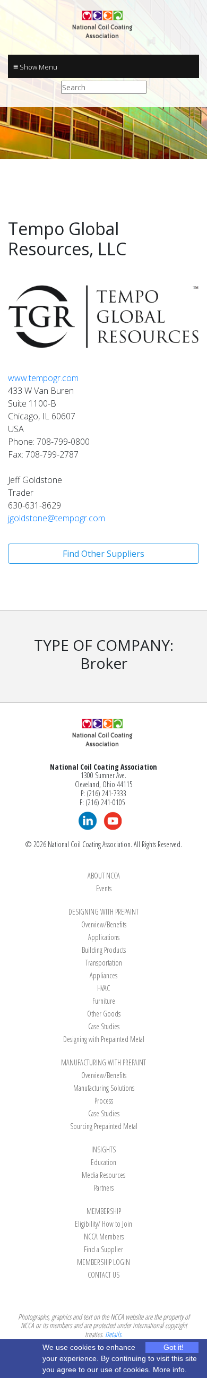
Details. (114, 1334)
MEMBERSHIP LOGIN (103, 1262)
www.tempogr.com (43, 378)
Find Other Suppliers (103, 553)
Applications (103, 937)
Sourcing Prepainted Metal (103, 1126)
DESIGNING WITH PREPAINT (103, 912)
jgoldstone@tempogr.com (56, 518)
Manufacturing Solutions (103, 1088)
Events (103, 888)
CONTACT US (103, 1275)
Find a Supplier (103, 1249)
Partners (104, 1188)
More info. (170, 1369)
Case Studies (103, 1026)
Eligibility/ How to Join (103, 1224)
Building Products (104, 950)
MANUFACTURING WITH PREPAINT (103, 1062)
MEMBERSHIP (104, 1211)
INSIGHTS (103, 1149)
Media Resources (103, 1175)
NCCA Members (104, 1236)
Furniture (103, 1001)
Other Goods (103, 1014)
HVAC (103, 988)
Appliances (103, 975)
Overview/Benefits (103, 924)
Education (103, 1162)
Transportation (103, 963)
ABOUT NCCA (104, 876)
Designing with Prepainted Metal (103, 1039)
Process (103, 1101)
